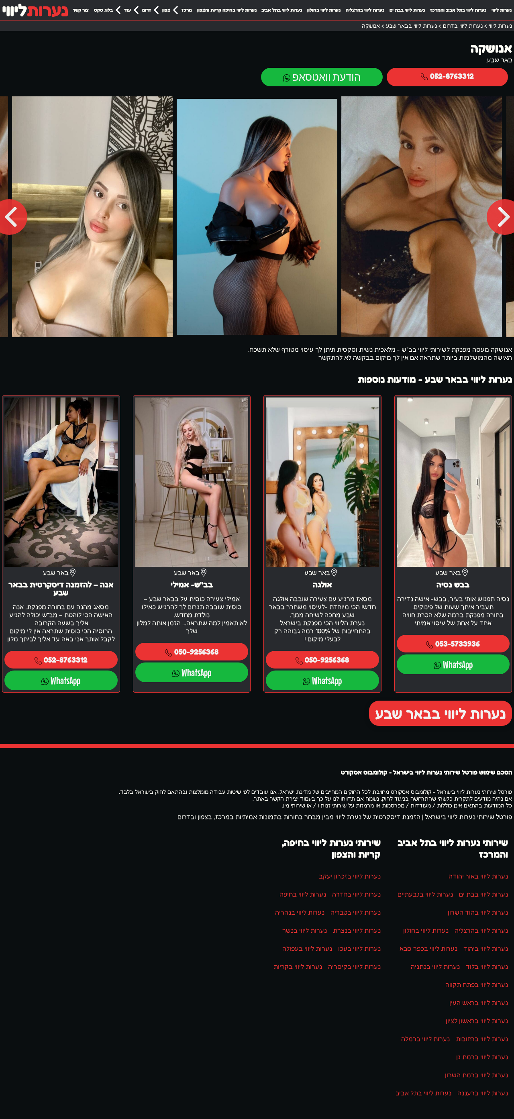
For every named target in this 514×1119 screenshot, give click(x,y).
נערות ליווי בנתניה (435, 966)
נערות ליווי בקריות (297, 966)
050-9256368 (327, 659)
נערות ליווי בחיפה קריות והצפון (227, 10)
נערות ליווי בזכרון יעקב (350, 876)
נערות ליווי (502, 10)
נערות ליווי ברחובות (482, 1039)
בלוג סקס (103, 10)
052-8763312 (452, 75)
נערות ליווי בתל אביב (281, 10)
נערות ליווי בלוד (487, 966)
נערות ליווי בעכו (359, 948)
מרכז (187, 10)
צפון (166, 10)
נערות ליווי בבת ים (407, 10)
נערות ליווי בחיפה (302, 894)
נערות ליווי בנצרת (357, 930)
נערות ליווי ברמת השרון (476, 1075)
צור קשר (81, 10)
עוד (127, 10)
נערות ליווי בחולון (324, 10)
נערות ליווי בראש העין (478, 1003)
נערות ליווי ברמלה (425, 1039)
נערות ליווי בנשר (304, 930)
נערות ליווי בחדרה (356, 894)
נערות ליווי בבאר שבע (440, 713)
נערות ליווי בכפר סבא (428, 948)
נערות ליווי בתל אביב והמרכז (458, 10)
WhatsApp (458, 664)
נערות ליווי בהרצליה (365, 10)
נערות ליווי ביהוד (485, 948)
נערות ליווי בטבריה (355, 912)
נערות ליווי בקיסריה (354, 966)
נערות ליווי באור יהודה (478, 876)
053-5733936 (457, 643)
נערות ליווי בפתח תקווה (476, 984)
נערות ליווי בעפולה (307, 948)
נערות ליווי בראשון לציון (477, 1021)
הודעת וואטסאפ (326, 77)
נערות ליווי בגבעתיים (425, 894)
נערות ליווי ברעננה (482, 1093)
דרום (146, 10)
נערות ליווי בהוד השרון (478, 912)
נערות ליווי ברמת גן (482, 1057)
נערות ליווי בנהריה (299, 912)
